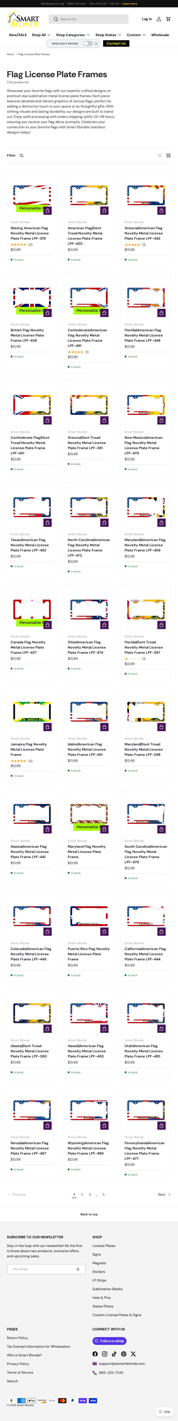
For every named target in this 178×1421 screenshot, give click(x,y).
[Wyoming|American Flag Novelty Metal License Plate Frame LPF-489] (89, 1110)
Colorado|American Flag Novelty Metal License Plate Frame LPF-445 (31, 954)
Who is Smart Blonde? (24, 1355)
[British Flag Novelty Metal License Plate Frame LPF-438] (32, 297)
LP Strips (99, 1280)
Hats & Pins (101, 1297)
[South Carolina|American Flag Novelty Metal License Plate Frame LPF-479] (146, 814)
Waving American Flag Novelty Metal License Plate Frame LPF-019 (30, 233)
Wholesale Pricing (65, 43)
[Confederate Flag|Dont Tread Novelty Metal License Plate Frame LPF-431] (32, 405)
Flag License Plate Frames (34, 54)
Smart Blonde (25, 1405)
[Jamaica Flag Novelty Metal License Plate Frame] (32, 711)
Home (10, 54)
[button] (168, 19)
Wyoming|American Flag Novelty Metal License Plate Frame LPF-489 (88, 1148)
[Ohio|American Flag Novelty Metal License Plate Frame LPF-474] (89, 609)
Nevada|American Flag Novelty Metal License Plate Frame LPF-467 (30, 1148)
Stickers (98, 1271)
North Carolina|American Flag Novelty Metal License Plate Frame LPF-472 (89, 548)
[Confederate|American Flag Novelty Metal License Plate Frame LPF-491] (89, 297)
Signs (96, 1254)
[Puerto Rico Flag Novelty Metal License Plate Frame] (89, 916)
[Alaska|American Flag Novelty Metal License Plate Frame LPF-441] (32, 814)
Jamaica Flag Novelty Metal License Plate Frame (29, 749)
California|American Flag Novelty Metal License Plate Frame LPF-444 (145, 954)
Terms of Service (20, 1372)
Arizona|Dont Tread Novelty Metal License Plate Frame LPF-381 (87, 442)
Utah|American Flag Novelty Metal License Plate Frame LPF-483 (144, 1051)
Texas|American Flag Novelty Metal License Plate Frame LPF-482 (30, 545)
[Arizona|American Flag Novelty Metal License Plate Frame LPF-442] (146, 195)
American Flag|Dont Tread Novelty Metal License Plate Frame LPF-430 (85, 236)
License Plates (103, 1245)
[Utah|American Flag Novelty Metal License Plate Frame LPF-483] (146, 1013)
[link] (39, 1194)
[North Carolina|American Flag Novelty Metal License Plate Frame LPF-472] (89, 507)
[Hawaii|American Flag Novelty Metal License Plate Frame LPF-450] (89, 1013)
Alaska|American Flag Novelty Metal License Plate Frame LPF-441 (30, 851)
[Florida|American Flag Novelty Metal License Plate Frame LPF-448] (146, 297)
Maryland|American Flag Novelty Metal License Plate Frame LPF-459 (145, 545)
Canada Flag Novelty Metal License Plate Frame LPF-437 (28, 647)
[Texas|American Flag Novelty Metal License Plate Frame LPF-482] (32, 507)
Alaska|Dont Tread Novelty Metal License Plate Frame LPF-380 (30, 1051)
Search (12, 1381)
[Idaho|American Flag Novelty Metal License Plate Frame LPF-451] (89, 711)
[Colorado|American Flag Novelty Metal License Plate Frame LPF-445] (32, 916)
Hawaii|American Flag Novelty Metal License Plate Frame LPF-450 (87, 1051)
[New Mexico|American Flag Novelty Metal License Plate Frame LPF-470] (146, 405)
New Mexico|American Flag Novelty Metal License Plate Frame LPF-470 (144, 445)
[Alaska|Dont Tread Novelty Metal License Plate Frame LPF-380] (32, 1013)
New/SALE (18, 35)
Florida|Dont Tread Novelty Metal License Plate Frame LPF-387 (144, 647)
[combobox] (89, 19)
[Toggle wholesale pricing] (88, 43)
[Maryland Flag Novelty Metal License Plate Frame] (89, 814)
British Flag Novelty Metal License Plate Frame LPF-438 (27, 335)
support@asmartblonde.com (122, 1363)
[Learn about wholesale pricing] (96, 43)
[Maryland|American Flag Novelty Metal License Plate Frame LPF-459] (146, 507)
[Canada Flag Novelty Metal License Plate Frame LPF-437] (32, 609)
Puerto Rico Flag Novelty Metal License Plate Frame (89, 954)
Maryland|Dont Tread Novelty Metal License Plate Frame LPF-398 (144, 749)
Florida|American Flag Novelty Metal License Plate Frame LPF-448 (144, 335)
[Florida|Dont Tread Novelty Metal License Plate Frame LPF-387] (146, 609)
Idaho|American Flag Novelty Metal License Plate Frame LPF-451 (87, 749)
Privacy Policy (18, 1364)
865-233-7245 (111, 1372)
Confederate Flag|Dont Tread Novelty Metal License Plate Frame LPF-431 (30, 445)
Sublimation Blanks (107, 1289)
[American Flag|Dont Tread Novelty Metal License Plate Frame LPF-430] (89, 195)
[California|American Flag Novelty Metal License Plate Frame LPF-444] (146, 916)
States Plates (102, 1306)
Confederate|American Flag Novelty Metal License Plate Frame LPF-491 (87, 338)
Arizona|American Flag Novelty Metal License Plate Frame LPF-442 (144, 233)
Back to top (89, 1214)
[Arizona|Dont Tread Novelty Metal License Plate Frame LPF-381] (89, 405)
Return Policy (17, 1338)
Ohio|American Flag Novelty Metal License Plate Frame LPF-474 (87, 647)
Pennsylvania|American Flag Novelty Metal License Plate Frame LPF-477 (145, 1151)
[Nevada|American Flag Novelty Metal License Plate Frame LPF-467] (32, 1110)
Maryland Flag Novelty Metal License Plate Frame (87, 851)
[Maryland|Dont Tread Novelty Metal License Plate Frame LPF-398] (146, 711)
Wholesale (160, 35)
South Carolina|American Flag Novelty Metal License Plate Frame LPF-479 (146, 854)
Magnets (99, 1263)
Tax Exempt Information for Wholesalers (38, 1346)
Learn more (129, 3)
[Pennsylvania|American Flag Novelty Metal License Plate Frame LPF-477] (146, 1110)
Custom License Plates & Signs (116, 1315)
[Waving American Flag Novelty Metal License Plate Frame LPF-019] (32, 195)
